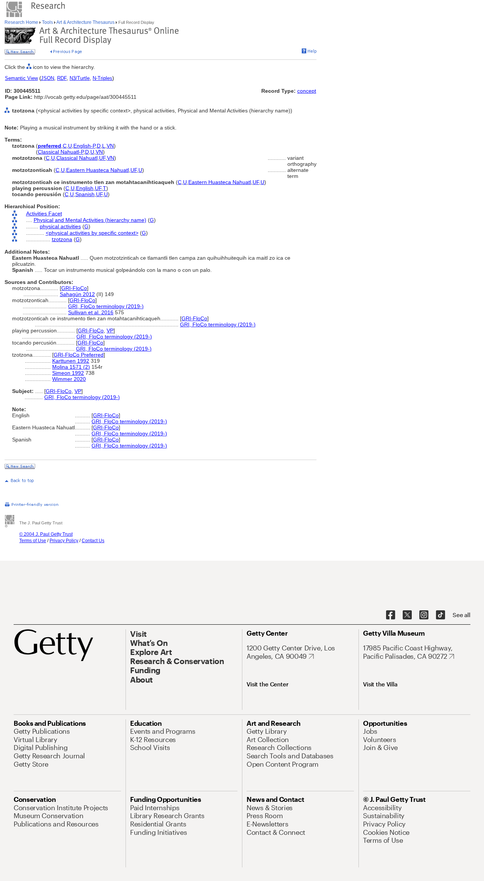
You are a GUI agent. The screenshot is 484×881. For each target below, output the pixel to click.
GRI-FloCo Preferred (79, 355)
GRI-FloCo (74, 288)
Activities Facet (44, 214)
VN (110, 146)
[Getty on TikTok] (440, 615)
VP (110, 330)
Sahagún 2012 (77, 294)
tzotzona (62, 239)
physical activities (60, 226)
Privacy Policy (64, 540)
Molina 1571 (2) (71, 367)
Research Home (22, 22)
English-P (84, 146)
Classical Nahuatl (77, 158)
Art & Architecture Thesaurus (86, 22)
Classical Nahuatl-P (61, 152)
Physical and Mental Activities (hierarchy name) (90, 220)
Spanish (85, 194)
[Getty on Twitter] (407, 615)
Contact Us (93, 540)
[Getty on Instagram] (423, 615)
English (84, 188)
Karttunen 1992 (70, 361)
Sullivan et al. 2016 (90, 312)
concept (306, 91)
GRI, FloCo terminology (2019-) (106, 306)
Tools (47, 22)
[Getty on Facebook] (390, 615)
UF (102, 158)
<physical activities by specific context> (92, 233)
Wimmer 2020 (69, 379)
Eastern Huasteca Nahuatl (97, 170)
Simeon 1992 (68, 373)
